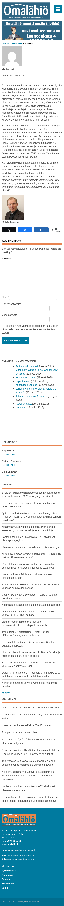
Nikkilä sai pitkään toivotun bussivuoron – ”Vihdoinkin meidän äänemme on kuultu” (31, 556)
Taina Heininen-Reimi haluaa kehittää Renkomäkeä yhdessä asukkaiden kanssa (30, 586)
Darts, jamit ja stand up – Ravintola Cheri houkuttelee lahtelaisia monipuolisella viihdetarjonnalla (31, 674)
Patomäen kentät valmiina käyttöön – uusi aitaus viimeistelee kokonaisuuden (28, 664)
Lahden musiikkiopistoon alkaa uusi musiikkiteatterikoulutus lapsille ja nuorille (25, 623)
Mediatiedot (8, 866)
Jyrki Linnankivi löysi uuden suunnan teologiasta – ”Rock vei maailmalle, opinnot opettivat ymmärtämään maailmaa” (31, 516)
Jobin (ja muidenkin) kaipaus (31, 396)
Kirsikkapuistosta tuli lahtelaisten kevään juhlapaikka (31, 605)
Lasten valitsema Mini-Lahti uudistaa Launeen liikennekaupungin (27, 576)
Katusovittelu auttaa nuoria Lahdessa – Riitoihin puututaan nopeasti (28, 644)
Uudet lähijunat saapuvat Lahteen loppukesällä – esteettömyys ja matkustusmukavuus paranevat (29, 566)
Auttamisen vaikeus (26, 385)
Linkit (5, 888)
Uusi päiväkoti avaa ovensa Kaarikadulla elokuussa (30, 707)
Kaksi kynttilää (24, 403)
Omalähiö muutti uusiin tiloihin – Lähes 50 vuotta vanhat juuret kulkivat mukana (28, 613)
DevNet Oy (35, 902)
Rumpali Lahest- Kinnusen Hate (19, 732)
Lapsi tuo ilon (23, 381)
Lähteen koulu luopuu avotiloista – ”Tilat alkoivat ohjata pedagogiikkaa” (28, 539)
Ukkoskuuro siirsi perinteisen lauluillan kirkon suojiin (31, 547)
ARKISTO (6, 693)
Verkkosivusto (9, 315)
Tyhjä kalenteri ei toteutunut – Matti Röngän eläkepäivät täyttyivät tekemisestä (26, 634)
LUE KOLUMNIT (9, 454)
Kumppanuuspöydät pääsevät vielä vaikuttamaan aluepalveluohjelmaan (29, 505)
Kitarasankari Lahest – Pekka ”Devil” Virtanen (27, 725)
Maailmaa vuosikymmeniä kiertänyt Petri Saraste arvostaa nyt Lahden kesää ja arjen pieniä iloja (28, 529)
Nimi (5, 297)
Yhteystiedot (8, 883)
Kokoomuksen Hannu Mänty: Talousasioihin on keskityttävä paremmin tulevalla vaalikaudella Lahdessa (28, 775)
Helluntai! (21, 407)
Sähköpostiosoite (12, 304)
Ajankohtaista (9, 870)
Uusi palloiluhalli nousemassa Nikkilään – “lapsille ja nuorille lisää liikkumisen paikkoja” (31, 654)
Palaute (6, 879)
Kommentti (7, 258)
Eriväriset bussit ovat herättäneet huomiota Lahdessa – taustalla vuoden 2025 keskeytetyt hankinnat (31, 494)
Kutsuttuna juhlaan (26, 377)
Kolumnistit (8, 875)
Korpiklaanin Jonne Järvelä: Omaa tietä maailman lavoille (29, 685)
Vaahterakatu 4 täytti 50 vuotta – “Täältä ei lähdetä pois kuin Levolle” (29, 596)
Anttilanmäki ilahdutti (27, 366)
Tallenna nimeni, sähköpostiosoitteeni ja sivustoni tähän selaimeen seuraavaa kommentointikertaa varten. (30, 329)
